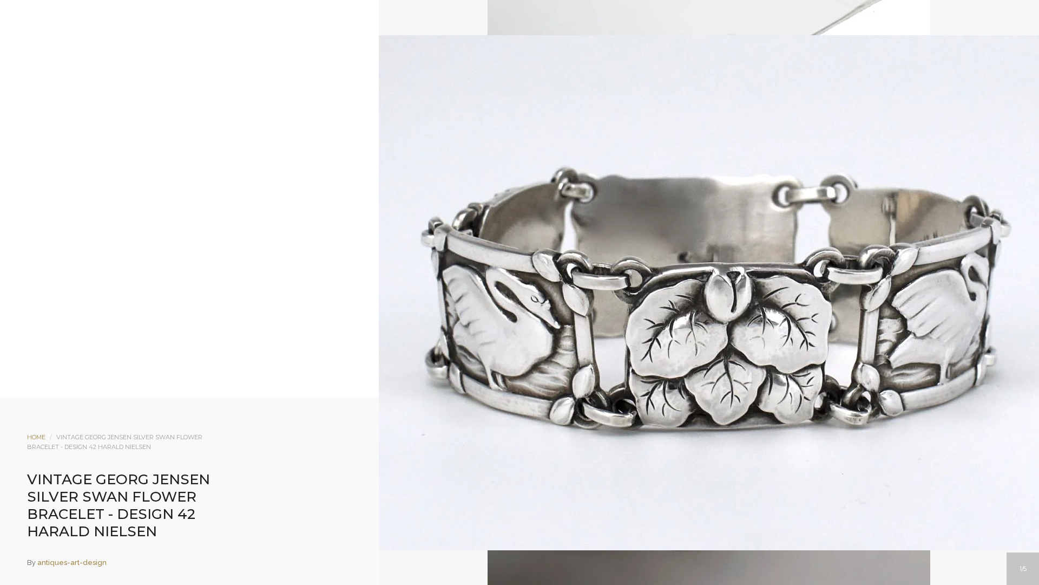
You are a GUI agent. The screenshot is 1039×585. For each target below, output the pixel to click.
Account (505, 96)
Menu (475, 96)
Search (534, 96)
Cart (563, 96)
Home (36, 437)
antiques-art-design (72, 562)
